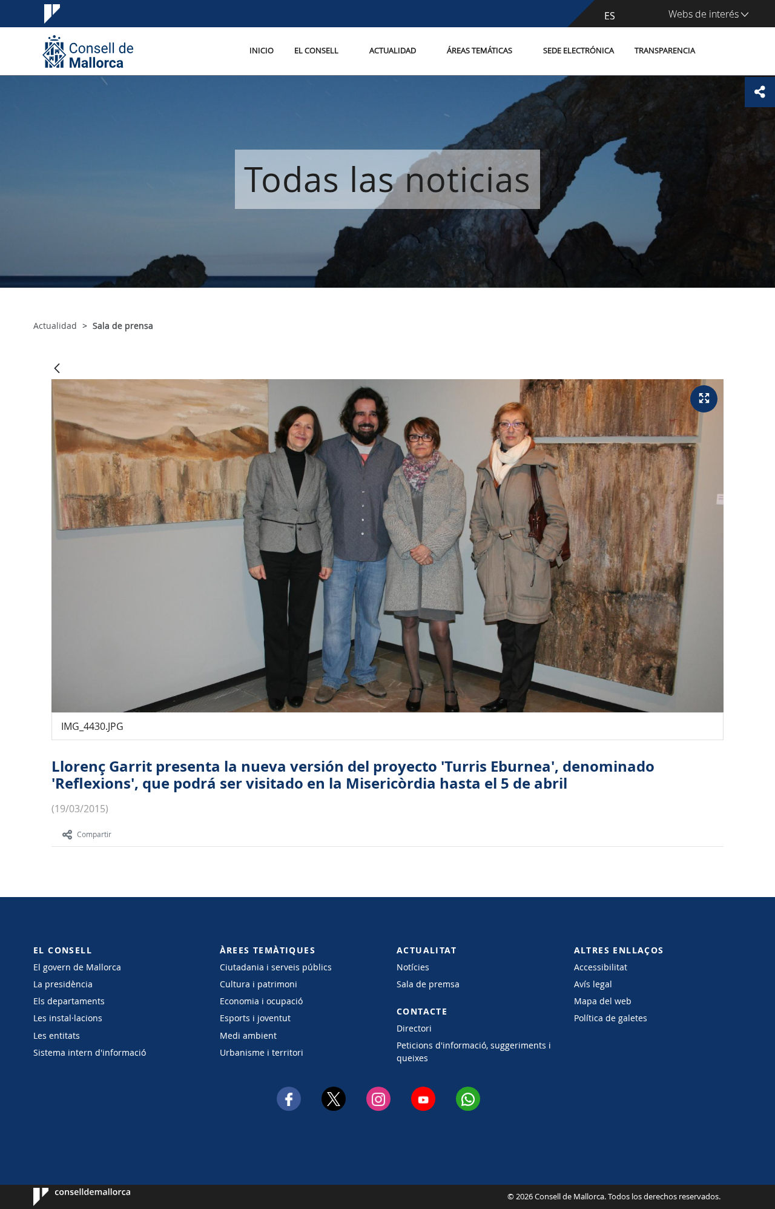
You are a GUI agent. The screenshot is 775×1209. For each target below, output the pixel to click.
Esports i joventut (255, 1018)
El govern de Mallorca (77, 967)
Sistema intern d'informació (89, 1052)
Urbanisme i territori (261, 1052)
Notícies (413, 967)
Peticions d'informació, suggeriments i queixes (474, 1051)
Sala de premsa (428, 984)
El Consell (316, 50)
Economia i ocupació (261, 1001)
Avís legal (593, 984)
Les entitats (56, 1035)
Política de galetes (610, 1018)
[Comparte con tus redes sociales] (760, 92)
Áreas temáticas (479, 50)
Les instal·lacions (67, 1018)
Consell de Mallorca (70, 1197)
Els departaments (69, 1001)
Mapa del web (603, 1001)
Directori (414, 1028)
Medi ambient (248, 1035)
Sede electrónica (578, 50)
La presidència (63, 984)
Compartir (94, 834)
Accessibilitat (600, 967)
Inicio (261, 50)
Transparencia (665, 50)
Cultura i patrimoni (258, 984)
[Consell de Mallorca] (87, 51)
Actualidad (392, 50)
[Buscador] (718, 51)
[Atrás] (56, 369)
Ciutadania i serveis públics (276, 967)
